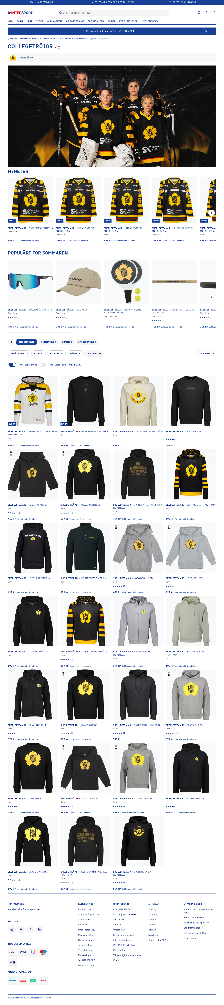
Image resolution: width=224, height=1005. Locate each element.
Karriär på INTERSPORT (125, 914)
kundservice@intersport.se (24, 909)
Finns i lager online (27, 364)
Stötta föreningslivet (123, 935)
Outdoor (152, 919)
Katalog (35, 39)
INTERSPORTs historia (124, 945)
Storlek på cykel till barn (196, 933)
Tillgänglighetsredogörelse (127, 955)
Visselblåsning (85, 950)
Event (116, 960)
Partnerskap (119, 950)
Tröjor (13, 39)
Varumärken (54, 21)
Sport (39, 21)
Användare (17, 353)
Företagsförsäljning (123, 940)
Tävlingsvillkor (85, 945)
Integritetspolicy (86, 929)
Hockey (152, 929)
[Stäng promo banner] (206, 31)
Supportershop (74, 21)
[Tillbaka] (11, 342)
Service (117, 924)
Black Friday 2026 (157, 940)
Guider (112, 21)
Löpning (152, 914)
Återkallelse (84, 919)
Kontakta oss (84, 909)
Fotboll (151, 924)
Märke (74, 353)
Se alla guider (190, 938)
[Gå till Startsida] (20, 12)
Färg (37, 353)
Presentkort (119, 929)
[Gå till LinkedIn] (40, 929)
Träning (152, 909)
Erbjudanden (96, 21)
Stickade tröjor (87, 342)
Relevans (204, 353)
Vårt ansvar (119, 919)
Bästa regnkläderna (194, 917)
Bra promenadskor (193, 927)
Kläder (82, 39)
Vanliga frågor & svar (88, 914)
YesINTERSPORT (86, 960)
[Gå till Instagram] (12, 929)
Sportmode (154, 935)
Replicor (67, 342)
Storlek (55, 353)
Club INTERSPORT (122, 909)
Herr (29, 21)
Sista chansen (149, 21)
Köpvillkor (83, 924)
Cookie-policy (85, 940)
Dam (10, 21)
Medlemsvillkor (86, 935)
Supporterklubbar (50, 39)
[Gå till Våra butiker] (199, 13)
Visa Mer (93, 353)
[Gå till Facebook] (30, 929)
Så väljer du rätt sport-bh (196, 922)
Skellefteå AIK (68, 39)
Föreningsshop (128, 21)
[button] (211, 213)
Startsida (24, 39)
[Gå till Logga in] (206, 13)
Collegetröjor (27, 342)
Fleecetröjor (48, 342)
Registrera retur (86, 965)
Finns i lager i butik (57, 364)
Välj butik (75, 364)
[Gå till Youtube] (21, 929)
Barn (20, 21)
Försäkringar (85, 955)
